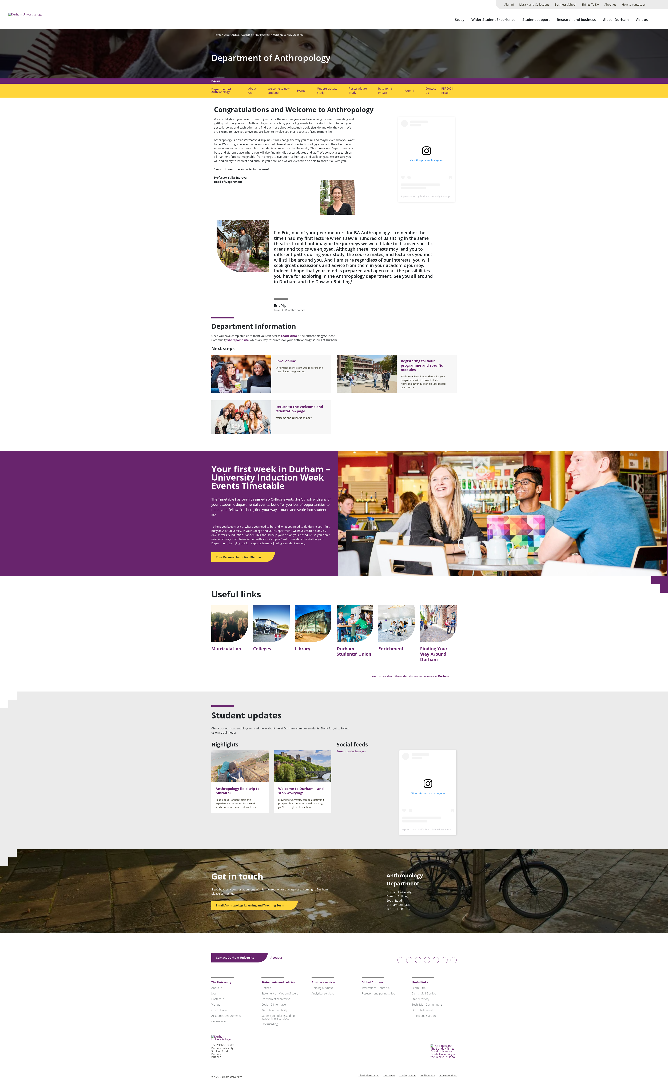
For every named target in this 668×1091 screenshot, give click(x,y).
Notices (266, 988)
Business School (565, 4)
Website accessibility (274, 1010)
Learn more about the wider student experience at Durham (410, 676)
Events (301, 91)
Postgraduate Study (358, 91)
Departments (231, 34)
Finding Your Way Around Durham (433, 654)
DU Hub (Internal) (422, 1010)
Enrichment (391, 648)
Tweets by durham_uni (351, 751)
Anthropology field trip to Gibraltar (238, 790)
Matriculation (226, 648)
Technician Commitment (427, 1004)
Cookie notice (427, 1075)
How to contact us (634, 4)
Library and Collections (534, 4)
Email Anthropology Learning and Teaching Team (250, 905)
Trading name (407, 1075)
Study (459, 19)
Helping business (322, 988)
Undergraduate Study (327, 91)
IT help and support (424, 1016)
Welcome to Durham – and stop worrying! (301, 790)
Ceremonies (218, 1021)
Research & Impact (385, 91)
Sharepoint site (238, 340)
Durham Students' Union (354, 651)
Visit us (642, 19)
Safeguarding (269, 1024)
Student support (536, 19)
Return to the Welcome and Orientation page (299, 409)
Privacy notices (448, 1075)
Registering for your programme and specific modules (422, 365)
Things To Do (590, 4)
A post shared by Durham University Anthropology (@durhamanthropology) (442, 196)
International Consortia (375, 988)
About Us (252, 91)
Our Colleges (219, 1010)
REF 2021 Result (447, 91)
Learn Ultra (289, 336)
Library (302, 648)
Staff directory (420, 999)
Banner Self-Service (424, 993)
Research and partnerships (378, 993)
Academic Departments (226, 1016)
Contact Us (431, 91)
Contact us (217, 999)
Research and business (576, 19)
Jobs (214, 993)
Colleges (262, 648)
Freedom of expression (275, 999)
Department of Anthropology (270, 57)
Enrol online (286, 361)
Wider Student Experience (493, 19)
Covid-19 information (274, 1004)
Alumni (509, 4)
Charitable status (369, 1075)
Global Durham (616, 19)
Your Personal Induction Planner (239, 557)
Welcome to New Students (288, 34)
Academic (246, 34)
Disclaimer (389, 1075)
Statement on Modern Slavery (279, 993)
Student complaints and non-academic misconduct (279, 1017)
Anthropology (262, 34)
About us (610, 4)
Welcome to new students (278, 91)
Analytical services (323, 993)
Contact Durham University (235, 958)
